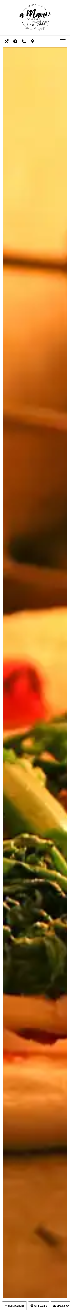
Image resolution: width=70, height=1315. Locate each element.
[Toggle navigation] (62, 41)
